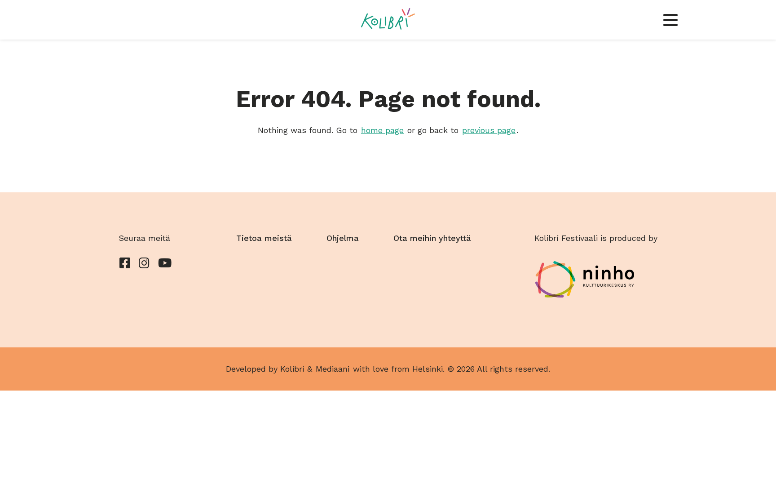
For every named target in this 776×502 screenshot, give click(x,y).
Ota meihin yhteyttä (432, 238)
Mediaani (332, 368)
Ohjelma (342, 238)
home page (382, 130)
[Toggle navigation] (670, 20)
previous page (489, 130)
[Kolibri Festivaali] (388, 19)
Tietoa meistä (264, 238)
